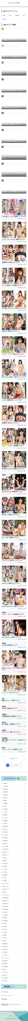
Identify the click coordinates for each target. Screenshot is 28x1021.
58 (16, 765)
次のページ (14, 758)
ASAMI (17, 15)
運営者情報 (4, 999)
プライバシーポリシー (7, 995)
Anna (10, 15)
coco (23, 15)
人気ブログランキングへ (15, 1004)
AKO (4, 15)
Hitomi (4, 19)
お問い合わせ (5, 992)
